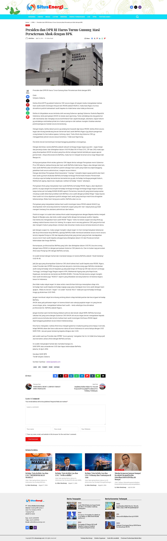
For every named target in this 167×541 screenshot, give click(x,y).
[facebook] (131, 7)
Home (27, 22)
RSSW (50, 367)
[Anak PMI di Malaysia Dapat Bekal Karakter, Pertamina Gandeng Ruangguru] (72, 506)
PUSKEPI (44, 367)
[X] (135, 7)
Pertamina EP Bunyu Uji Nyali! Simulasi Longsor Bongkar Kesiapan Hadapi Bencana (87, 526)
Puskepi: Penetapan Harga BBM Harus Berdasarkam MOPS (128, 526)
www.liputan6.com (53, 362)
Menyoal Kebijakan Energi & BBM (127, 516)
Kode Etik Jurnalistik (113, 538)
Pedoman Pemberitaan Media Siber (131, 538)
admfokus (31, 38)
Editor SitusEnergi (32, 485)
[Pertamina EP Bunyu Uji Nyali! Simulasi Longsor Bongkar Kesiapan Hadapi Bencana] (72, 525)
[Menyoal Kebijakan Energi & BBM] (110, 515)
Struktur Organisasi (99, 538)
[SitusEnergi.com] (47, 7)
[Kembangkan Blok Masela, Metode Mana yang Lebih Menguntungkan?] (110, 506)
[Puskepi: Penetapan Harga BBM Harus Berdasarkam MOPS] (110, 525)
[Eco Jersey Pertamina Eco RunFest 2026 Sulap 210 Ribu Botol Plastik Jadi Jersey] (72, 515)
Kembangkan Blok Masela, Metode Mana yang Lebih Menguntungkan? (127, 507)
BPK (39, 367)
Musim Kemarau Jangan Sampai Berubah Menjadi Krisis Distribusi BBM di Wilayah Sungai (128, 476)
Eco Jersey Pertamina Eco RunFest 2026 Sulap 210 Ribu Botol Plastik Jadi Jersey (89, 516)
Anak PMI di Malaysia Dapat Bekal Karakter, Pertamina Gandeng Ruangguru (89, 506)
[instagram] (139, 7)
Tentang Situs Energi (86, 538)
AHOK (35, 367)
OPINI (33, 22)
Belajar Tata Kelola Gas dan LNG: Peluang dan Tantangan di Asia (98, 475)
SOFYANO (56, 367)
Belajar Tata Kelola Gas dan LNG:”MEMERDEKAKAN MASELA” (37, 475)
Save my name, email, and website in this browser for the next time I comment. (51, 434)
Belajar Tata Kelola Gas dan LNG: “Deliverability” (66, 474)
